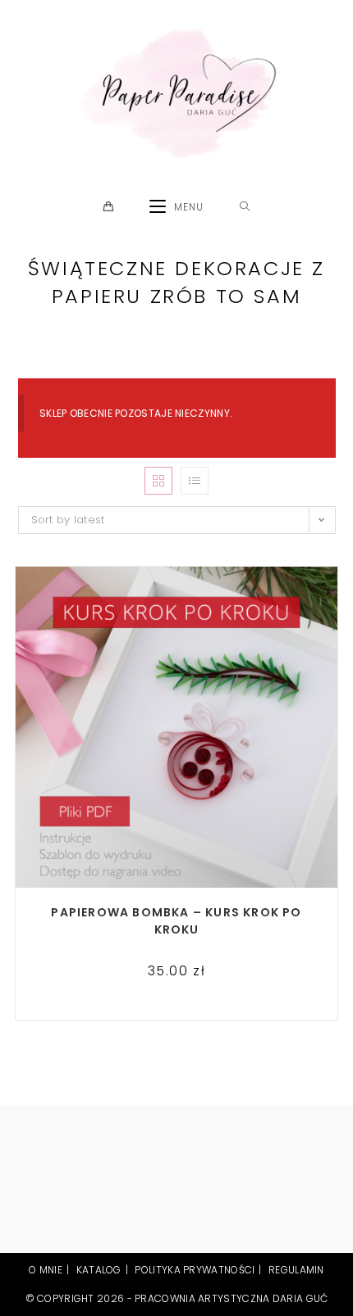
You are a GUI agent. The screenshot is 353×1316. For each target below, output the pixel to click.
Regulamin (296, 1270)
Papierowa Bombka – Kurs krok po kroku (176, 921)
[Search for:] (245, 207)
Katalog (98, 1270)
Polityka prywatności (194, 1270)
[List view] (195, 481)
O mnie (45, 1270)
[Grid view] (158, 481)
